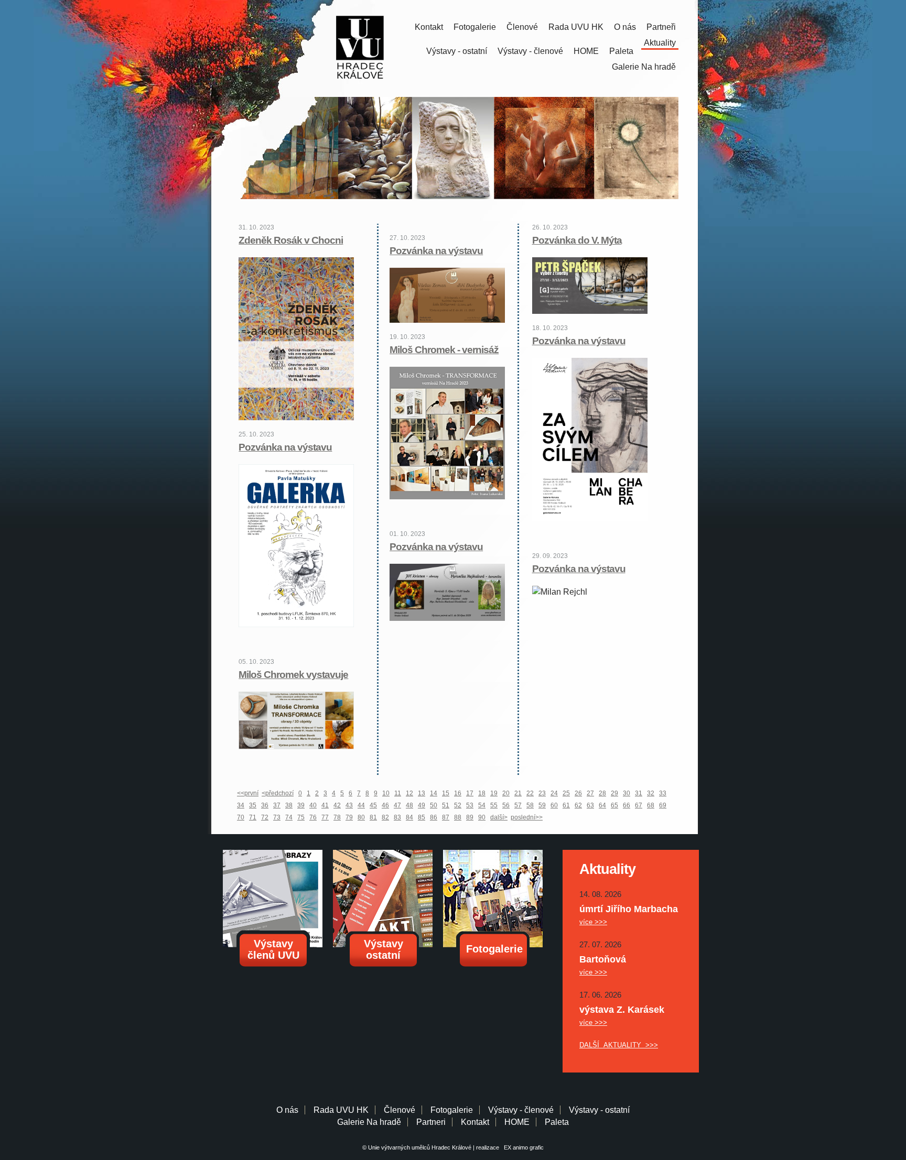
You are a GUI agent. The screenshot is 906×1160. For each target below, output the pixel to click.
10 (386, 793)
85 (421, 817)
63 (590, 805)
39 (301, 805)
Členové (522, 27)
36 (264, 805)
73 (277, 817)
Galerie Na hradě (369, 1122)
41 (325, 805)
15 (445, 793)
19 (494, 793)
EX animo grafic (522, 1147)
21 (518, 793)
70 (240, 817)
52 (457, 805)
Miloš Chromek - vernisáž (444, 349)
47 (397, 805)
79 (349, 817)
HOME (586, 51)
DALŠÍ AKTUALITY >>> (618, 1045)
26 (578, 793)
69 (662, 805)
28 (602, 793)
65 (614, 805)
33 (662, 793)
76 (313, 817)
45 (373, 805)
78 (337, 817)
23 (542, 793)
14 (433, 793)
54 (482, 805)
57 (518, 805)
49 (421, 805)
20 (506, 793)
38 (289, 805)
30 (626, 793)
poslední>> (527, 817)
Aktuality (660, 42)
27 (590, 793)
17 (469, 793)
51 (445, 805)
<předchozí (278, 793)
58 (530, 805)
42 (337, 805)
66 (626, 805)
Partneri (431, 1122)
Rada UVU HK (575, 27)
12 (409, 793)
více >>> (593, 922)
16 (457, 793)
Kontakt (429, 27)
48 (409, 805)
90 (482, 817)
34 (240, 805)
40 (313, 805)
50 (433, 805)
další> (499, 817)
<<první (247, 793)
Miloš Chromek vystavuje (293, 674)
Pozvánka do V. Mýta (577, 240)
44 (361, 805)
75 (301, 817)
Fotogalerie (475, 27)
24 (554, 793)
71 (252, 817)
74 (289, 817)
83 (397, 817)
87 (445, 817)
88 (457, 817)
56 (506, 805)
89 (469, 817)
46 (385, 805)
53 (469, 805)
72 (264, 817)
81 (373, 817)
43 (349, 805)
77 (325, 817)
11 (397, 793)
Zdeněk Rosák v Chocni (291, 240)
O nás (625, 27)
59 (542, 805)
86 (433, 817)
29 (614, 793)
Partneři (661, 27)
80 (361, 817)
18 (482, 793)
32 (650, 793)
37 (277, 805)
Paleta (621, 51)
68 (650, 805)
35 (252, 805)
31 (638, 793)
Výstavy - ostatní (456, 51)
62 (578, 805)
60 (554, 805)
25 (566, 793)
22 (530, 793)
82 (385, 817)
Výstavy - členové (530, 51)
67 (638, 805)
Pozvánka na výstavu (285, 447)
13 (421, 793)
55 (494, 805)
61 (566, 805)
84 (409, 817)
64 (602, 805)
